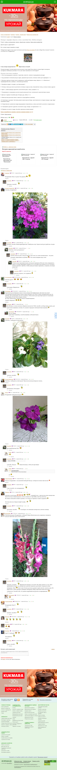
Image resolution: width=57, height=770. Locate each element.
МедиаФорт (9, 763)
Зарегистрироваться (7, 657)
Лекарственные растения (6, 723)
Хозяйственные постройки (6, 737)
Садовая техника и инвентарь (29, 723)
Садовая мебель (41, 724)
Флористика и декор (29, 718)
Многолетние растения (29, 712)
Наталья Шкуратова (9, 379)
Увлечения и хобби (5, 750)
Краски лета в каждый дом (32, 34)
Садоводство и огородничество (17, 706)
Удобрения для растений (18, 720)
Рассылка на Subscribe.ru (45, 699)
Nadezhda (7, 173)
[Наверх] (55, 313)
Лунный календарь (5, 721)
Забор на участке (41, 716)
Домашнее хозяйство (6, 743)
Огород (14, 707)
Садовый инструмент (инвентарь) (29, 727)
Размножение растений (17, 715)
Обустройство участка (43, 705)
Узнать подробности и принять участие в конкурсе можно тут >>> (17, 111)
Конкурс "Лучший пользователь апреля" (9, 139)
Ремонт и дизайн (4, 736)
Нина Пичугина (27, 764)
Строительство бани (5, 739)
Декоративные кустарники (30, 709)
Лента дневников (5, 706)
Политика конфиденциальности (21, 762)
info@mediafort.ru (17, 767)
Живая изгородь (41, 715)
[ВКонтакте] (15, 700)
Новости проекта (17, 36)
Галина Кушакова (8, 478)
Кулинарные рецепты (5, 752)
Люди (2, 713)
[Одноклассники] (18, 700)
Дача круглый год (5, 746)
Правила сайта (35, 761)
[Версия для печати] (34, 124)
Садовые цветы (28, 710)
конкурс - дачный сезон (21, 34)
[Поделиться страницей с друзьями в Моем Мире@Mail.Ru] (10, 124)
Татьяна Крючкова (8, 601)
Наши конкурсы (8, 114)
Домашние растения (29, 717)
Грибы (14, 718)
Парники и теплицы (17, 726)
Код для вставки (29, 124)
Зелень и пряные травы (17, 710)
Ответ (9, 460)
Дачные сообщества (5, 708)
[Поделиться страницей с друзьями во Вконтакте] (9, 124)
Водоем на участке (42, 710)
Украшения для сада (42, 725)
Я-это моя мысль (8, 277)
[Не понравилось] (25, 173)
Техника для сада (28, 725)
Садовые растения (16, 712)
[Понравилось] (27, 173)
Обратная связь (18, 761)
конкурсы (13, 34)
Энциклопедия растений (6, 718)
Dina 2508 (11, 248)
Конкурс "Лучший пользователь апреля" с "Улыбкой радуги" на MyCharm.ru (10, 141)
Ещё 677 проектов (6, 151)
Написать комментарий (7, 170)
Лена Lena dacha (31, 49)
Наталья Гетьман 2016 (9, 188)
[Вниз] (55, 318)
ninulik (8, 36)
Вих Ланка (7, 630)
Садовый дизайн (41, 720)
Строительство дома (5, 734)
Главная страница (5, 705)
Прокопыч (7, 492)
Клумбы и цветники (42, 709)
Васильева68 (7, 513)
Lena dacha (9, 180)
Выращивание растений (18, 714)
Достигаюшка (7, 291)
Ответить (6, 178)
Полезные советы (5, 726)
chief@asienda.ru (33, 764)
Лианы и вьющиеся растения (31, 714)
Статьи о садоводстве (6, 709)
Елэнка (6, 392)
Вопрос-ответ (4, 711)
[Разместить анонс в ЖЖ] (21, 124)
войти (4, 659)
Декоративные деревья (29, 707)
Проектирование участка (43, 722)
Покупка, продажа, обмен (6, 724)
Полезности (4, 716)
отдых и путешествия (5, 34)
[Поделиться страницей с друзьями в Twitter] (12, 124)
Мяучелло (7, 616)
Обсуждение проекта (42, 757)
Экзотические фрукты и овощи (31, 715)
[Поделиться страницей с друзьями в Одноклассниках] (7, 124)
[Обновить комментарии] (55, 315)
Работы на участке (5, 744)
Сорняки (14, 717)
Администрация (27, 761)
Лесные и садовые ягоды (18, 709)
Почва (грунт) (15, 722)
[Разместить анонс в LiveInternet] (16, 124)
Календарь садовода (5, 719)
